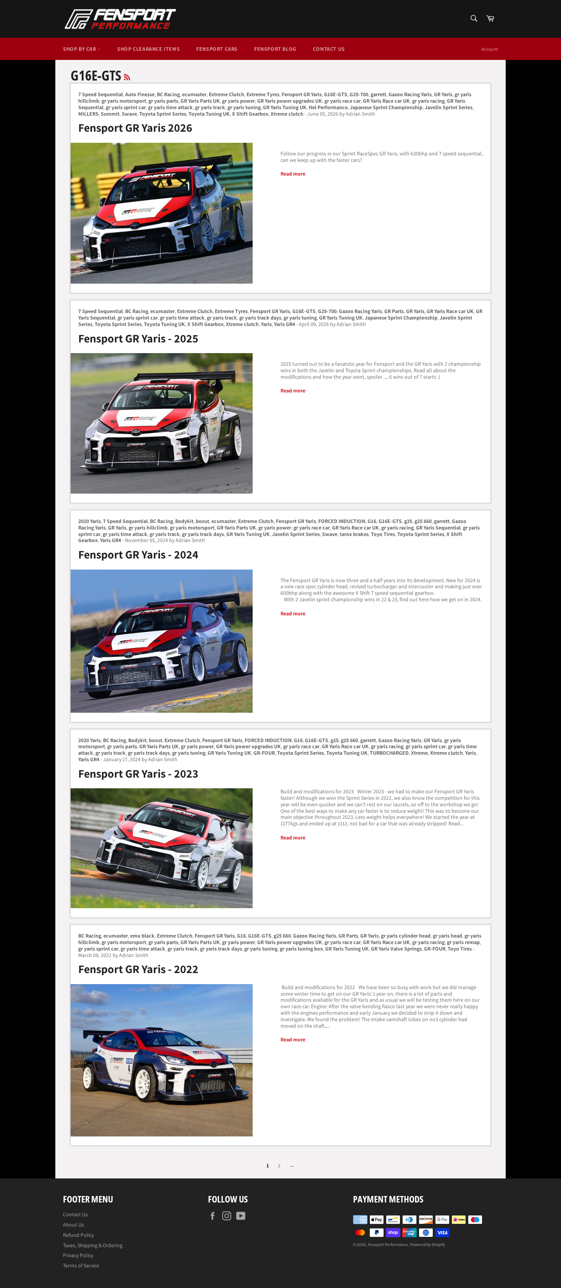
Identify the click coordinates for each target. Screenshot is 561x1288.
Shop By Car (80, 48)
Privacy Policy (78, 1255)
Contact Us (329, 48)
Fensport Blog (275, 48)
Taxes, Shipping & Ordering (93, 1245)
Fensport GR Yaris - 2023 (138, 773)
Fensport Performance (388, 1244)
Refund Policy (78, 1235)
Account (489, 49)
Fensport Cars (217, 48)
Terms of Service (81, 1265)
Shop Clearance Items (148, 48)
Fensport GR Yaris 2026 (135, 127)
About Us (73, 1224)
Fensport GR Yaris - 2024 (138, 554)
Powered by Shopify (427, 1244)
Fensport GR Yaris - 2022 (138, 968)
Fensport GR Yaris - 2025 (138, 338)
